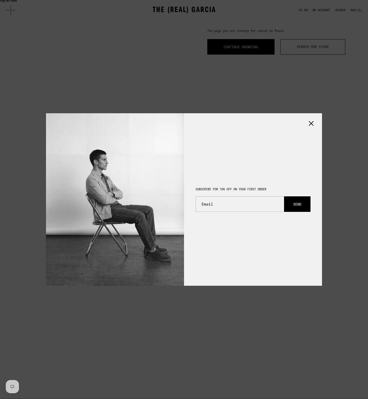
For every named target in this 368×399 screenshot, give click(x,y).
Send (297, 204)
